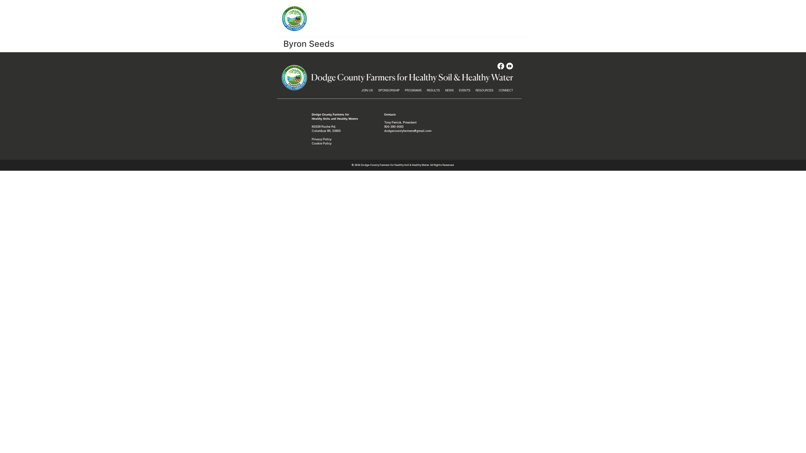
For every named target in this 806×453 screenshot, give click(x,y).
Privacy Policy (321, 139)
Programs (414, 31)
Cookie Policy (321, 143)
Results (435, 31)
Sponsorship (388, 31)
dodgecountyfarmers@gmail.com (407, 131)
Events (468, 31)
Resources (489, 31)
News (452, 31)
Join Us (365, 31)
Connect (512, 31)
